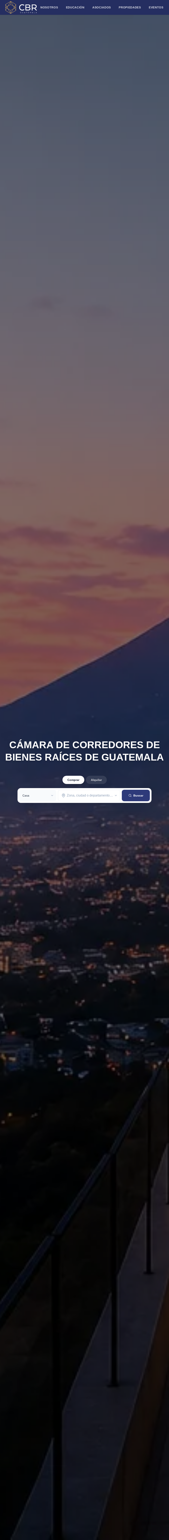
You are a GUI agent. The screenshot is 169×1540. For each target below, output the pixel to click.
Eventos (156, 7)
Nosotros (49, 7)
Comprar (73, 780)
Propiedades (130, 7)
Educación (75, 7)
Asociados (101, 7)
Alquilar (96, 780)
